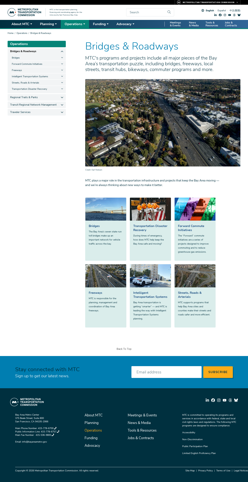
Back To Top (124, 349)
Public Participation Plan (195, 446)
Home (10, 33)
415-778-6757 (48, 431)
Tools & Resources (211, 24)
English (210, 10)
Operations (73, 24)
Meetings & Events (175, 24)
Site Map (190, 470)
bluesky (239, 15)
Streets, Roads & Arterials (190, 295)
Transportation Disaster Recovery (150, 228)
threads (234, 15)
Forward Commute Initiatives (191, 228)
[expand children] (62, 51)
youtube (229, 15)
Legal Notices (241, 470)
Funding (99, 24)
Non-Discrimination (192, 439)
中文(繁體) (235, 10)
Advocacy (124, 24)
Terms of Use (223, 470)
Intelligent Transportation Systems (150, 295)
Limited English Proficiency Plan (199, 453)
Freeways (95, 293)
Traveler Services (20, 112)
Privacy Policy (205, 470)
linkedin (215, 15)
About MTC (20, 24)
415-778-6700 (45, 428)
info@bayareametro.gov (34, 441)
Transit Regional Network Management (33, 105)
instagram (225, 15)
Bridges (94, 226)
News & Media (194, 24)
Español (222, 10)
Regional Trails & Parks (24, 97)
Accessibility (188, 432)
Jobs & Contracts (231, 24)
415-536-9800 (43, 435)
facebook (220, 15)
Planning (47, 24)
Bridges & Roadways (23, 51)
